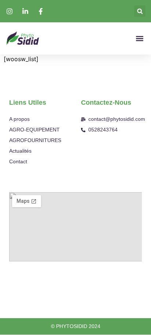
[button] (140, 11)
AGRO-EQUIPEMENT (34, 130)
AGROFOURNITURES (35, 140)
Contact (18, 161)
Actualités (20, 151)
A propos (19, 119)
